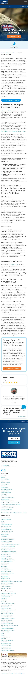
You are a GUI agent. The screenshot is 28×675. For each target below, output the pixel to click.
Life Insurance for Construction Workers (9, 625)
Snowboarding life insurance (7, 583)
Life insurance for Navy (6, 608)
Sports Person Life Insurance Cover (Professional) (11, 581)
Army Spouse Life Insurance (7, 613)
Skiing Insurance (4, 576)
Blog (7, 53)
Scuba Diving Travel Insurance (7, 573)
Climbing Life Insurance (6, 579)
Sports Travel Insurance (6, 492)
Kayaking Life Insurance (6, 532)
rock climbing (4, 131)
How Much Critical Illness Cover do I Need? (10, 502)
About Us (3, 477)
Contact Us (13, 438)
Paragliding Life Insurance (6, 541)
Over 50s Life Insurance (6, 511)
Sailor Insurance (4, 568)
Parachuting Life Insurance (6, 561)
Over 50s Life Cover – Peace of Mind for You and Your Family (13, 512)
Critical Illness (4, 485)
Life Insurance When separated (7, 497)
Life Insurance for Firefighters (7, 628)
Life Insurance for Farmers (6, 626)
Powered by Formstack (21, 416)
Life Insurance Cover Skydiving (7, 559)
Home (2, 53)
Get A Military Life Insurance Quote (11, 100)
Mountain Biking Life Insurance (7, 539)
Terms (23, 673)
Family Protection (4, 487)
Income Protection (5, 484)
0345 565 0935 (6, 465)
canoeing (3, 129)
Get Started (13, 442)
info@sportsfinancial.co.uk (9, 467)
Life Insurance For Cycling (6, 524)
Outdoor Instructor (5, 606)
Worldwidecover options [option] (14, 46)
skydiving (18, 131)
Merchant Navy (4, 601)
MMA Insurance (4, 564)
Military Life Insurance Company (8, 618)
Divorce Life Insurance (5, 495)
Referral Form (4, 494)
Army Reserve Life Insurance (7, 621)
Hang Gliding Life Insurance (7, 531)
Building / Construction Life (7, 595)
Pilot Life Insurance (5, 563)
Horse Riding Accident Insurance (8, 548)
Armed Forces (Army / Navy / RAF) (8, 593)
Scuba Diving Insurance (6, 571)
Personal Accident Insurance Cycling (8, 553)
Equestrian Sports (4, 527)
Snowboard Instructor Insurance (7, 650)
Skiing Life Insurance (5, 578)
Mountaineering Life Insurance (7, 537)
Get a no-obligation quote (11, 368)
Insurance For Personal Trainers (7, 603)
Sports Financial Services (4, 2)
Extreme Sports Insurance (6, 489)
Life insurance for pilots (6, 646)
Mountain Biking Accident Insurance (8, 551)
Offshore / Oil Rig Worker (6, 605)
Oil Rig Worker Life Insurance (7, 623)
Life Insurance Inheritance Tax (7, 507)
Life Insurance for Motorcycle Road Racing (10, 544)
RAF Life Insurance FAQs (6, 648)
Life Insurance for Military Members (9, 111)
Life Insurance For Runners (6, 542)
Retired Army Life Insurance (7, 611)
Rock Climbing (4, 566)
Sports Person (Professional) (7, 640)
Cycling (2, 522)
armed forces (14, 264)
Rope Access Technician (6, 636)
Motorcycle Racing (5, 534)
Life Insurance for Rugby (6, 586)
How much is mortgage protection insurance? (10, 504)
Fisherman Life (4, 600)
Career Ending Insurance (6, 554)
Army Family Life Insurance (6, 616)
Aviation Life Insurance (6, 517)
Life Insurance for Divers (6, 526)
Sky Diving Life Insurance (6, 558)
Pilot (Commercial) (5, 631)
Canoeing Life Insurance (6, 519)
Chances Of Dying (5, 479)
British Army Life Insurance (6, 620)
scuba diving (9, 129)
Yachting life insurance (6, 588)
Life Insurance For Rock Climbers (8, 546)
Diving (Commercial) (5, 596)
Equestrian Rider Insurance (6, 529)
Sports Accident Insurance (6, 509)
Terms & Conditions (5, 673)
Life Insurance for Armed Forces (7, 630)
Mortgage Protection (5, 482)
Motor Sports (4, 536)
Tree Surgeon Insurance (6, 643)
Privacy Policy (12, 673)
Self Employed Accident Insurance (8, 506)
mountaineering (12, 131)
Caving (2, 521)
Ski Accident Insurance (5, 574)
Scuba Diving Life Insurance (7, 569)
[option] (18, 6)
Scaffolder (3, 638)
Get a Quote (3, 475)
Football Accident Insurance (7, 549)
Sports (12, 53)
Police (2, 633)
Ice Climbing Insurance (6, 556)
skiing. (24, 131)
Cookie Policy (19, 673)
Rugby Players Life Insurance (7, 584)
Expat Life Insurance (5, 490)
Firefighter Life (4, 598)
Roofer (2, 635)
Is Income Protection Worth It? (7, 500)
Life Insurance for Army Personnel (8, 610)
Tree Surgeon (4, 641)
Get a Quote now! (13, 36)
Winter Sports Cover (5, 499)
